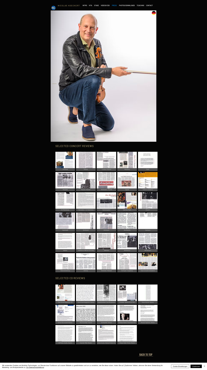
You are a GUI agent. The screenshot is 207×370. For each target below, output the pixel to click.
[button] (65, 161)
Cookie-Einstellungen (180, 366)
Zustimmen (196, 366)
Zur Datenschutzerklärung (35, 367)
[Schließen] (204, 366)
